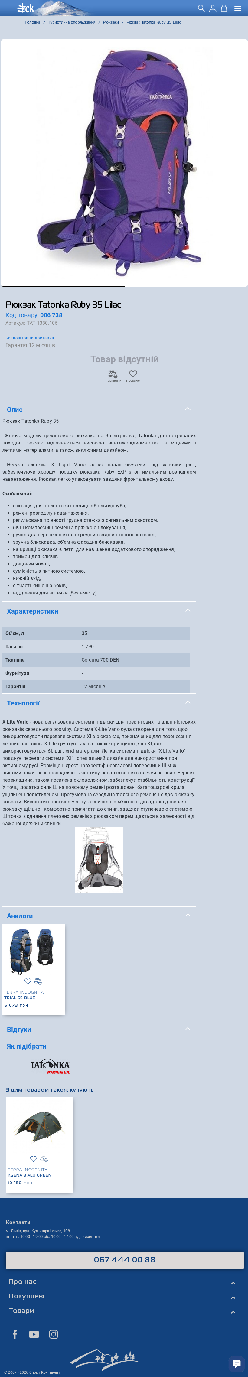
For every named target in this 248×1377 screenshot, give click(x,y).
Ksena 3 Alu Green (30, 1175)
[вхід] (213, 10)
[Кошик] (224, 10)
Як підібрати (26, 1046)
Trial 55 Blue (19, 998)
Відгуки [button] (19, 1030)
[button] (63, 286)
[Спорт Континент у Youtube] (34, 1334)
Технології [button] (23, 703)
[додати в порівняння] (38, 981)
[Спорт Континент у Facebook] (15, 1334)
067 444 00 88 (124, 1260)
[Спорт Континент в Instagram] (53, 1334)
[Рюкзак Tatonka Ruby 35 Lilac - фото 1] (124, 163)
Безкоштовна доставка (29, 338)
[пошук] (201, 10)
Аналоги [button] (20, 916)
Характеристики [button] (32, 611)
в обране (133, 380)
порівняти (113, 380)
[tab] (99, 410)
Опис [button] (14, 409)
